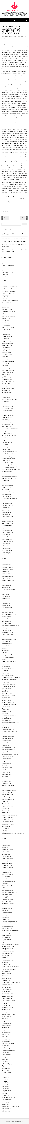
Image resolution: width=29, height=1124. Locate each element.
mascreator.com (6, 758)
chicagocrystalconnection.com (10, 1106)
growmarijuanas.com (8, 372)
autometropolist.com (8, 702)
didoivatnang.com (7, 711)
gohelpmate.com (7, 939)
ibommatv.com (6, 853)
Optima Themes (19, 1121)
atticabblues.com (7, 700)
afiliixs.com (5, 691)
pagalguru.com (6, 769)
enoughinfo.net (6, 1083)
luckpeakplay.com (7, 530)
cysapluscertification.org (8, 1065)
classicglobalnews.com (8, 824)
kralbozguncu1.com (7, 752)
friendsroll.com (6, 641)
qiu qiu (3, 268)
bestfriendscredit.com (8, 657)
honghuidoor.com (7, 906)
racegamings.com (7, 539)
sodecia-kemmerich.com (9, 482)
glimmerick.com (6, 596)
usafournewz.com (7, 573)
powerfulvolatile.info (7, 1057)
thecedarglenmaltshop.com (9, 286)
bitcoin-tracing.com (7, 819)
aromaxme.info (6, 1041)
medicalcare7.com (7, 914)
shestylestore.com (7, 552)
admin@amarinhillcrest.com (9, 36)
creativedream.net (7, 955)
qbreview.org (5, 883)
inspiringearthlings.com (8, 749)
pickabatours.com (7, 298)
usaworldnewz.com (7, 567)
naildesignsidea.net (7, 681)
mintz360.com (6, 338)
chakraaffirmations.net (8, 327)
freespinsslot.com (7, 352)
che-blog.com (6, 318)
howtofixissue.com (7, 869)
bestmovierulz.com (7, 607)
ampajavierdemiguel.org (8, 580)
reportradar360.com (7, 993)
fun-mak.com (5, 484)
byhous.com (5, 1095)
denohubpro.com (7, 412)
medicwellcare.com (7, 453)
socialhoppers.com (7, 953)
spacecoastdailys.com (8, 794)
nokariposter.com (7, 928)
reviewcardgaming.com (8, 464)
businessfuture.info (7, 304)
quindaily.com (5, 808)
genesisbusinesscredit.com (9, 969)
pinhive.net (5, 1084)
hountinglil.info (6, 325)
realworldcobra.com (7, 421)
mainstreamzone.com (8, 370)
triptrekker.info (6, 439)
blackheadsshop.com (8, 467)
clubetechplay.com (7, 511)
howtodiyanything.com (8, 747)
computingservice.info (8, 388)
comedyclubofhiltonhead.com (10, 473)
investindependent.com (8, 751)
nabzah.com (5, 917)
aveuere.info (5, 356)
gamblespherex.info (7, 433)
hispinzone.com (6, 901)
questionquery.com (7, 998)
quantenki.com (6, 449)
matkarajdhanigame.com (9, 311)
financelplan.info (6, 302)
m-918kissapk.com (7, 1099)
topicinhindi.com (6, 289)
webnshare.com (6, 374)
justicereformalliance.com (9, 614)
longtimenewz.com (7, 527)
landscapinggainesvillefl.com (10, 754)
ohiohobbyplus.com (7, 618)
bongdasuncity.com (7, 349)
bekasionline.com (7, 856)
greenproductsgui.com (8, 360)
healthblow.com (6, 937)
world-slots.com (6, 315)
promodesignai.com (7, 805)
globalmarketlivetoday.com (9, 731)
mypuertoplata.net (7, 865)
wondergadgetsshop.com (9, 645)
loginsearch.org (6, 1068)
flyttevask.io (5, 1093)
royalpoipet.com (6, 494)
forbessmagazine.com (8, 729)
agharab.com (5, 673)
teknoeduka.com (6, 781)
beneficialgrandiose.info (8, 1050)
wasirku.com (5, 1018)
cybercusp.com (6, 826)
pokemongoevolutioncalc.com (10, 536)
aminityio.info (5, 1034)
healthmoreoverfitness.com (9, 892)
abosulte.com (5, 810)
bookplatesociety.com (8, 634)
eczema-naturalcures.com (9, 661)
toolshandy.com (6, 986)
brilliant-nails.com (7, 1002)
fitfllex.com (5, 968)
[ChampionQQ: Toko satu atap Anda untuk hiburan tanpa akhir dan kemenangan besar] (24, 218)
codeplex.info (5, 650)
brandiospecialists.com (8, 912)
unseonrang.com (6, 394)
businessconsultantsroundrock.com (12, 823)
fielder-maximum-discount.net (10, 966)
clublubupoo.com (7, 500)
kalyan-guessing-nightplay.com (10, 930)
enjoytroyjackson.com (8, 717)
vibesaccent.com (6, 578)
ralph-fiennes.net (6, 964)
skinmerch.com (6, 603)
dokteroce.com (6, 1005)
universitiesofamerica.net (8, 879)
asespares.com (6, 697)
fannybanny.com (6, 519)
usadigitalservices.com (8, 951)
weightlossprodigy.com (8, 342)
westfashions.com (7, 984)
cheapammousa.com (8, 675)
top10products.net (7, 297)
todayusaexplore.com (8, 569)
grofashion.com (6, 534)
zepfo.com (5, 778)
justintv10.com (6, 1009)
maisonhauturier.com (8, 756)
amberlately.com (6, 584)
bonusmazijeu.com (7, 502)
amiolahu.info (5, 1036)
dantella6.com (6, 897)
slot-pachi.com (6, 351)
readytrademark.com (8, 796)
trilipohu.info (5, 1110)
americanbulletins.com (8, 695)
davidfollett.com (6, 598)
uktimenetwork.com (7, 566)
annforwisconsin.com (8, 591)
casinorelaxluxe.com (7, 509)
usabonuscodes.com (7, 787)
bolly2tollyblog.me (7, 1090)
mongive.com (5, 919)
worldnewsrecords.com (8, 458)
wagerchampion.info (7, 426)
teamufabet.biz (6, 871)
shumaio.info (5, 1061)
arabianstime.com (7, 699)
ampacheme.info (6, 1038)
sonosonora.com (6, 637)
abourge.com (5, 690)
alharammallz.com (7, 693)
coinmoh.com (6, 706)
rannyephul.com (6, 991)
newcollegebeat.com (8, 600)
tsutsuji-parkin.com (7, 672)
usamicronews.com (7, 532)
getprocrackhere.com (8, 516)
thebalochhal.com (7, 575)
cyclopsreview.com (7, 708)
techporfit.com (6, 854)
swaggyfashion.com (7, 995)
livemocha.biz (5, 1077)
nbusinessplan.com (7, 858)
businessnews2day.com (8, 457)
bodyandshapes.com (8, 821)
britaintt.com (5, 828)
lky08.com (5, 962)
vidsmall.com (5, 455)
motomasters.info (7, 442)
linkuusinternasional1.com (9, 639)
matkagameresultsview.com (9, 921)
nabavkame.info (6, 1101)
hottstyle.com (5, 745)
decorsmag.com (6, 876)
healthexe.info (6, 1029)
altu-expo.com (6, 666)
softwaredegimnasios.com (9, 790)
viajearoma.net (6, 670)
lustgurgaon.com (6, 331)
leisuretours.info (6, 383)
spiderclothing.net (7, 643)
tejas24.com (5, 1020)
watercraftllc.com (7, 688)
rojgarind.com (6, 363)
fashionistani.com (6, 724)
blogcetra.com (6, 397)
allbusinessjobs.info (7, 295)
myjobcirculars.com (7, 890)
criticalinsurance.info (7, 926)
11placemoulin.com (7, 336)
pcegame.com (6, 770)
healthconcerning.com (8, 361)
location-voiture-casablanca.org (11, 469)
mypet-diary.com (6, 978)
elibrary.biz (5, 659)
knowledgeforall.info (7, 948)
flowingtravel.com (7, 908)
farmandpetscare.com (8, 386)
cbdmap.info (5, 307)
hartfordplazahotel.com (8, 1097)
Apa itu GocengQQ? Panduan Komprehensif (14, 238)
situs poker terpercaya (8, 272)
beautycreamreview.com (9, 704)
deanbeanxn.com (7, 309)
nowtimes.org (5, 1074)
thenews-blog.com (7, 783)
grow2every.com (6, 735)
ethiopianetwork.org (7, 377)
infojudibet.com (6, 306)
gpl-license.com (6, 733)
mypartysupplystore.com (9, 589)
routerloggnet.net (7, 896)
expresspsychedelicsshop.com (10, 722)
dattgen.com (5, 709)
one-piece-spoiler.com (8, 415)
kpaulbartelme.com (7, 471)
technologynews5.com (8, 779)
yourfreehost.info (6, 623)
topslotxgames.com (7, 894)
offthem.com (5, 851)
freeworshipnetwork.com (9, 686)
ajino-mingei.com (6, 621)
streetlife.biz (5, 1079)
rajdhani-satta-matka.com (9, 941)
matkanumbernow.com (8, 888)
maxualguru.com (6, 347)
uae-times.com (6, 844)
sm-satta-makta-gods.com (9, 788)
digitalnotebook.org (7, 345)
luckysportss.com (7, 528)
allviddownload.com (7, 874)
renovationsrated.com (8, 797)
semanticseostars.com (8, 369)
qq (2, 263)
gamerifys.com (6, 845)
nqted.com (5, 765)
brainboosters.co (6, 582)
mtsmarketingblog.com (8, 1014)
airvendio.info (5, 1027)
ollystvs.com (5, 401)
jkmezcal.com (6, 489)
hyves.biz (4, 1081)
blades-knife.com (6, 413)
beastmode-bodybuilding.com (10, 300)
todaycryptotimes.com (8, 785)
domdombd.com (6, 512)
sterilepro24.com (6, 460)
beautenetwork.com (7, 817)
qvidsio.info (5, 1059)
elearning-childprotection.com (10, 944)
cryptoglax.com (6, 616)
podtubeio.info (6, 1056)
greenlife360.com (6, 860)
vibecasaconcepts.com (8, 446)
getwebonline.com (7, 959)
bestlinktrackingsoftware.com (10, 498)
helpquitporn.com (7, 740)
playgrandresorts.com (8, 546)
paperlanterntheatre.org (8, 684)
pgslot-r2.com (6, 772)
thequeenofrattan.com (8, 410)
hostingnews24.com (7, 743)
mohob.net (5, 340)
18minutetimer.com (7, 367)
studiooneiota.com (7, 417)
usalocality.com (6, 571)
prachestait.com (6, 1023)
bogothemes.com (7, 620)
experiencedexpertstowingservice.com (12, 466)
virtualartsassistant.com (8, 475)
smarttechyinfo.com (7, 343)
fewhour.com (5, 365)
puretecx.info (5, 1030)
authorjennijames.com (8, 668)
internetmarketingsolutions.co (10, 399)
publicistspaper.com (7, 806)
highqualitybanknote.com (9, 742)
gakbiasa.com (6, 1102)
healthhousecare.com (8, 736)
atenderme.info (6, 1045)
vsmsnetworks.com (7, 849)
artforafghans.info (7, 1025)
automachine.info (7, 422)
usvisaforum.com (6, 605)
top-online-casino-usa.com (9, 905)
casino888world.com (8, 485)
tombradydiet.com (7, 628)
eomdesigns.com (6, 437)
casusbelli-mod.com (7, 632)
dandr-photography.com (9, 1004)
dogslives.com (6, 404)
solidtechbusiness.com (8, 462)
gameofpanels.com (7, 932)
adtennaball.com (6, 915)
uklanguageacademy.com (9, 291)
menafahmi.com (6, 760)
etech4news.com (6, 720)
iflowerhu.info (5, 1104)
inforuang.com (6, 971)
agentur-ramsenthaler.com (9, 435)
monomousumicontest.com (10, 428)
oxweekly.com (6, 980)
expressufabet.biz (7, 863)
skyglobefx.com (6, 431)
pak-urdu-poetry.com (8, 395)
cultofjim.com (6, 594)
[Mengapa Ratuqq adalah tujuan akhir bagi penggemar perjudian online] (4, 218)
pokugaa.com (6, 543)
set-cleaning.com (6, 803)
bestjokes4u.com (6, 329)
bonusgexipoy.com (7, 507)
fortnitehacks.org (6, 1066)
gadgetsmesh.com (7, 379)
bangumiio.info (6, 1047)
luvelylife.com (5, 975)
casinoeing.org (6, 1075)
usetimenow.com (6, 935)
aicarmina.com (6, 587)
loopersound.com (7, 611)
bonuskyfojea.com (7, 503)
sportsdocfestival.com (8, 550)
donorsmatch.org (7, 1072)
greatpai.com (5, 682)
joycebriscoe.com (7, 585)
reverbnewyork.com (7, 602)
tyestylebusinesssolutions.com (10, 493)
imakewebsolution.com (8, 316)
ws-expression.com (7, 774)
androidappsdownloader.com (10, 933)
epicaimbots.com (7, 718)
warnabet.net (5, 1086)
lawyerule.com (6, 1011)
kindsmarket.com (7, 973)
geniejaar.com (6, 333)
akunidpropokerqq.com (8, 654)
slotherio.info (5, 1063)
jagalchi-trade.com (7, 609)
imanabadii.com (6, 1108)
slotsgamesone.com (7, 899)
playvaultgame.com (7, 545)
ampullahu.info (6, 1039)
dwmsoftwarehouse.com (9, 715)
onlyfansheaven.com (7, 960)
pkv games (5, 211)
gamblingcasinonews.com (9, 878)
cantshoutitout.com (7, 862)
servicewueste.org (7, 885)
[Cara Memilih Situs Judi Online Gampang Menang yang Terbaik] (14, 7)
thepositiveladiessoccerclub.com (11, 677)
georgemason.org (7, 288)
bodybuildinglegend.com (9, 1000)
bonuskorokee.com (7, 505)
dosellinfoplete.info (7, 1054)
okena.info (5, 652)
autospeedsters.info (7, 424)
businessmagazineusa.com (9, 451)
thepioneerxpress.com (8, 867)
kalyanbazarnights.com (8, 903)
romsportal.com (6, 548)
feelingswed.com (6, 726)
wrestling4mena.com (8, 946)
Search (25, 224)
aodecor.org (5, 1070)
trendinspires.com (7, 989)
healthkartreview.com (8, 738)
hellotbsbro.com (6, 385)
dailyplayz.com (6, 514)
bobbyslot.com (6, 334)
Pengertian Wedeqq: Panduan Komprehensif (14, 241)
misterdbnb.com (6, 487)
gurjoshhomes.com (7, 627)
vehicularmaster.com (8, 576)
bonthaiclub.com (6, 630)
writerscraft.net (6, 942)
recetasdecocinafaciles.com (9, 679)
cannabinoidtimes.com (8, 358)
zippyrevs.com (6, 887)
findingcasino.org (6, 419)
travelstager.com (6, 987)
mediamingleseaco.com (8, 1013)
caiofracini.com (6, 390)
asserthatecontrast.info (8, 1043)
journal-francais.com (7, 1007)
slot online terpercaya (8, 265)
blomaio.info (5, 1052)
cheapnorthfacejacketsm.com (10, 625)
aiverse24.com (6, 812)
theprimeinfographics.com (9, 476)
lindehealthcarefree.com (8, 293)
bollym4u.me (5, 1088)
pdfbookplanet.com (7, 406)
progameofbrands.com (8, 881)
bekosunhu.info (6, 1048)
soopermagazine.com (8, 792)
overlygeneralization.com (9, 376)
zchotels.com (5, 776)
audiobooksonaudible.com (9, 815)
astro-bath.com (6, 663)
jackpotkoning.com (7, 523)
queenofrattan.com (7, 408)
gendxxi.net (5, 440)
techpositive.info (6, 392)
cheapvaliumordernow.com (9, 478)
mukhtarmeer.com (7, 761)
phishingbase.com (7, 537)
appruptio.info (6, 1111)
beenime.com (6, 480)
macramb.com (6, 977)
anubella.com (5, 814)
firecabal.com (5, 727)
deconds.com (5, 830)
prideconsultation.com (8, 324)
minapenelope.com (7, 612)
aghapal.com (5, 664)
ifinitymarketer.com (7, 521)
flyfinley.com (5, 322)
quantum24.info (6, 448)
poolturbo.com (6, 1021)
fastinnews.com (6, 518)
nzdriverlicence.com (7, 767)
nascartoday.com (6, 763)
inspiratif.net (5, 847)
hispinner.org (5, 924)
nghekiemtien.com (7, 1016)
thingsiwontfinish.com (8, 554)
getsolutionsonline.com (8, 923)
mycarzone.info (6, 444)
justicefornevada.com (8, 381)
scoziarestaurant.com (8, 799)
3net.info (4, 648)
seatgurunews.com (7, 646)
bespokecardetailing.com (9, 655)
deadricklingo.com (7, 430)
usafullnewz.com (6, 564)
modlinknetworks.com (8, 525)
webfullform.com (6, 872)
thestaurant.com (6, 496)
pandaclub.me (6, 1092)
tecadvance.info (6, 1032)
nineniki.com (5, 910)
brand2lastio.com (6, 950)
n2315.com (5, 957)
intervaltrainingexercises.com (10, 491)
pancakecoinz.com (7, 320)
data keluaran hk (6, 267)
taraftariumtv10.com (7, 996)
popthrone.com (6, 313)
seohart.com (5, 801)
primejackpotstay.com (8, 541)
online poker (5, 276)
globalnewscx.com (7, 403)
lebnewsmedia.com (7, 636)
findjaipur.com (6, 593)
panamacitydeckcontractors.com (11, 982)
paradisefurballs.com (7, 354)
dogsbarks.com (6, 713)
